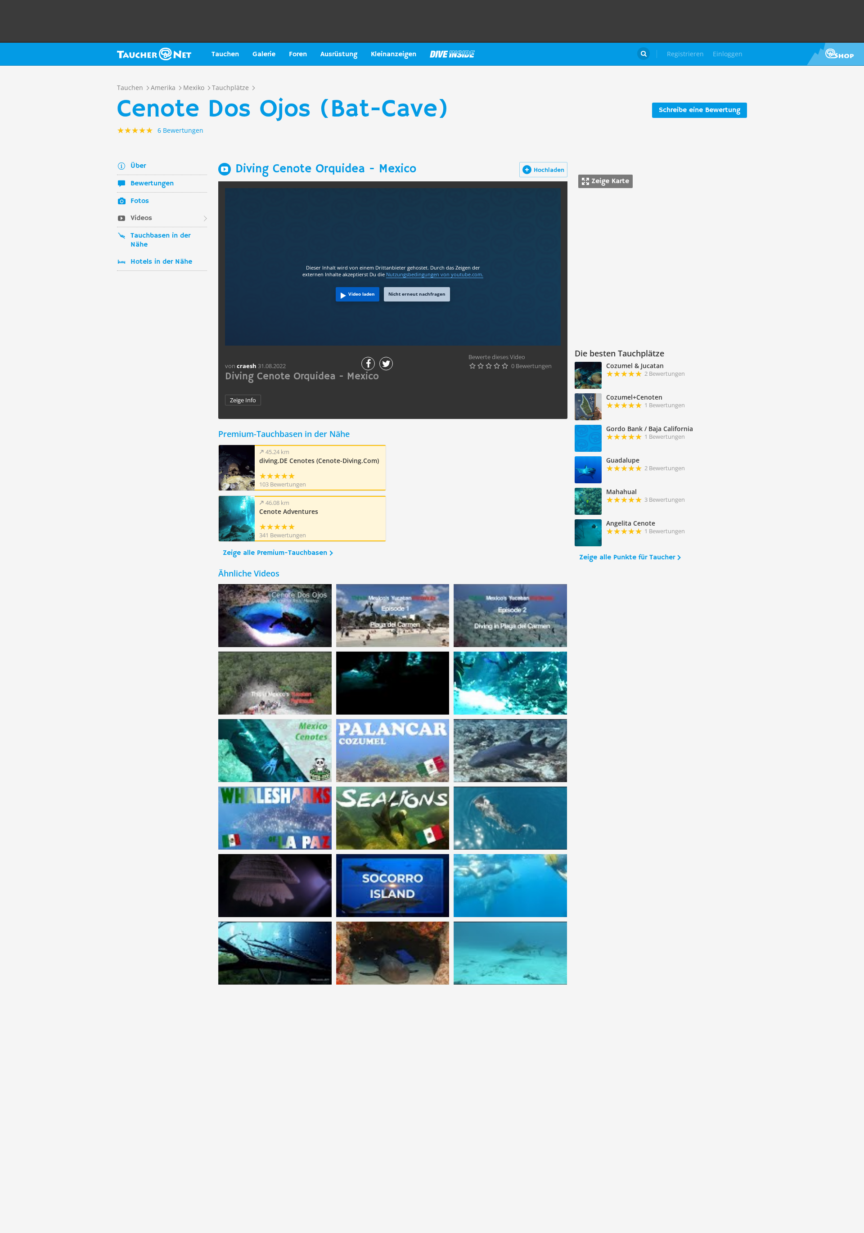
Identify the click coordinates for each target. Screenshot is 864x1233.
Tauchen (225, 54)
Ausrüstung (338, 54)
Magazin (452, 54)
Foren (298, 54)
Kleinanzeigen (393, 54)
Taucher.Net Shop (835, 54)
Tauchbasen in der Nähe (160, 240)
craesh (246, 366)
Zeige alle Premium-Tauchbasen (275, 553)
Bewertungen (152, 183)
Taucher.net (154, 54)
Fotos (139, 201)
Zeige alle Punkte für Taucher (627, 557)
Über (138, 166)
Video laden (361, 294)
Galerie (263, 54)
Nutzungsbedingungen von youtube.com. (434, 274)
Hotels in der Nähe (161, 261)
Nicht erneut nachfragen (417, 294)
